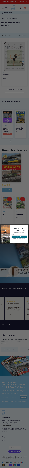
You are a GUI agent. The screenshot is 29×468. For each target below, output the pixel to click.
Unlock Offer (19, 236)
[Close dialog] (27, 226)
